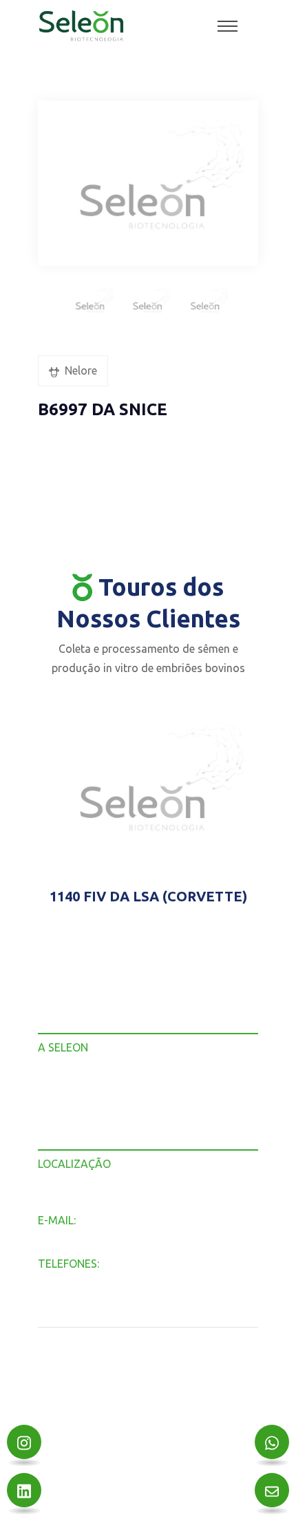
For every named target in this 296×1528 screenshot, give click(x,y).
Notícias (57, 1123)
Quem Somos (69, 1087)
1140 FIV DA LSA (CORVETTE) (148, 896)
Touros (54, 1105)
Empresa (59, 1069)
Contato (57, 1141)
